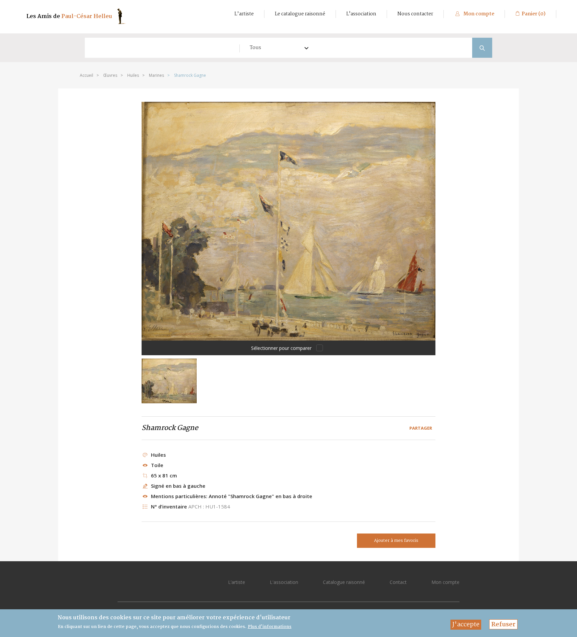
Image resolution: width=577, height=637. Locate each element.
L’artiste (244, 14)
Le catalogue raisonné (300, 14)
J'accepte (465, 625)
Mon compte (478, 14)
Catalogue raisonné (344, 582)
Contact (398, 582)
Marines (156, 75)
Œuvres (110, 75)
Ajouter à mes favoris (396, 540)
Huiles (133, 75)
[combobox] (276, 48)
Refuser (503, 624)
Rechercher (482, 48)
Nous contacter (415, 14)
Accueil (86, 75)
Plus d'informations (270, 626)
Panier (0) (534, 14)
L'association (361, 14)
